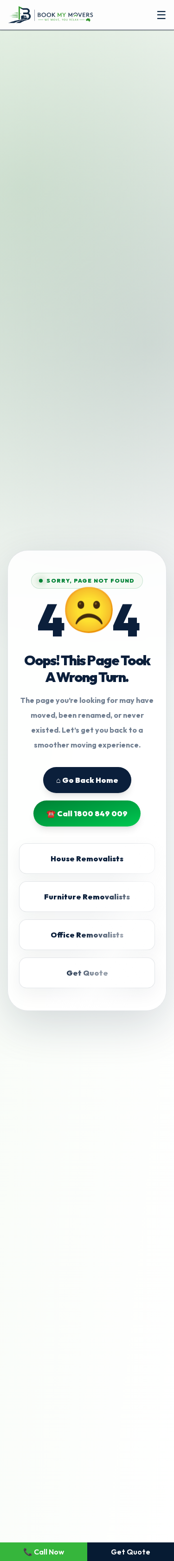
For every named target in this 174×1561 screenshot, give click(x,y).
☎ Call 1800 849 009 (87, 813)
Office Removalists (87, 934)
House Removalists (87, 858)
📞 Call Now (43, 1551)
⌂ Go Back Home (87, 780)
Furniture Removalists (87, 896)
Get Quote (87, 972)
